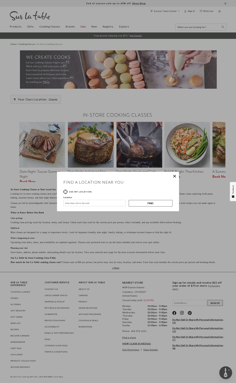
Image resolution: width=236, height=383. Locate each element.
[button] (175, 176)
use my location (80, 192)
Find (150, 203)
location (67, 197)
